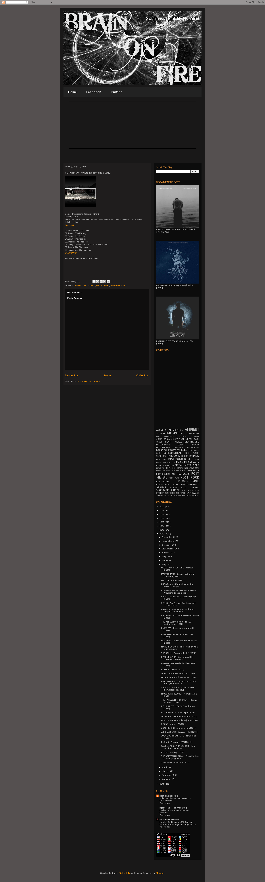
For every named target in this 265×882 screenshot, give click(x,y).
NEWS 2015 (161, 470)
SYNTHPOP (181, 493)
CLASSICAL (183, 436)
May (164, 564)
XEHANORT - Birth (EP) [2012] (175, 762)
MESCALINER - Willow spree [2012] (178, 677)
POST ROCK (190, 477)
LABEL (159, 463)
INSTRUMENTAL (181, 459)
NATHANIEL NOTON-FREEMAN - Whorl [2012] (180, 616)
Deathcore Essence (169, 819)
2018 (162, 510)
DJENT (91, 285)
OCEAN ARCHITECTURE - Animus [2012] (177, 568)
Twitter (116, 92)
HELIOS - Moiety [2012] (172, 752)
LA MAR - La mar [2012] (172, 669)
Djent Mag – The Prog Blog (173, 807)
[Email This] (94, 281)
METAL (180, 465)
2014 (162, 526)
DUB (166, 450)
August (166, 552)
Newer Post (72, 375)
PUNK (177, 484)
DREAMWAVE (193, 447)
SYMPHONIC (170, 493)
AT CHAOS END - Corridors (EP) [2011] (179, 732)
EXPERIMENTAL (174, 452)
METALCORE (102, 285)
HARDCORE (174, 455)
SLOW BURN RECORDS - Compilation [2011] (179, 695)
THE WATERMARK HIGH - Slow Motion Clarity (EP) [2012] (180, 757)
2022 (162, 506)
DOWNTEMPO (165, 447)
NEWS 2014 (194, 468)
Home (72, 92)
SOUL (184, 490)
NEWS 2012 (172, 468)
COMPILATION (163, 439)
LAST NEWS (167, 463)
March (165, 771)
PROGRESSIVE (117, 285)
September (168, 548)
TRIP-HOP (187, 495)
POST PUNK (175, 478)
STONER (160, 493)
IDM (191, 456)
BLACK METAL (193, 434)
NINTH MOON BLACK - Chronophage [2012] (178, 597)
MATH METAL (184, 462)
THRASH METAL (163, 495)
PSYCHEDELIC (164, 484)
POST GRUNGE (163, 474)
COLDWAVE (194, 436)
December (167, 537)
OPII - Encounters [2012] (173, 580)
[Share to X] (101, 281)
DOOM (195, 444)
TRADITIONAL (176, 496)
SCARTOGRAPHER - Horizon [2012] (178, 673)
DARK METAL (186, 439)
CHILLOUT (170, 436)
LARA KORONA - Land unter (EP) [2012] (177, 635)
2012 (162, 533)
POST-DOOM (167, 481)
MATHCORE (169, 465)
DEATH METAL (174, 442)
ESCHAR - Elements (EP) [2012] (176, 742)
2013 (162, 530)
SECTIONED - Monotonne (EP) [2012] (179, 716)
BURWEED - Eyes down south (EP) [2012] (178, 629)
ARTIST (159, 434)
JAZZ (196, 459)
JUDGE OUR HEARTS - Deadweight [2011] (178, 736)
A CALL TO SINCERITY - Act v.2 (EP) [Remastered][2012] (178, 688)
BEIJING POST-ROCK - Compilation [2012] (178, 707)
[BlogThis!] (97, 281)
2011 (161, 784)
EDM (179, 450)
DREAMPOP (180, 447)
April (164, 767)
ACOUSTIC (162, 430)
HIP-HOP (185, 456)
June (164, 560)
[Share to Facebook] (104, 281)
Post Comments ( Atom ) (88, 381)
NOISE (179, 470)
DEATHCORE (80, 285)
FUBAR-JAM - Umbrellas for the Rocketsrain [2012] (177, 585)
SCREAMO (194, 487)
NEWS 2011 (161, 468)
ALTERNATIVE (177, 430)
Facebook (93, 92)
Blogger (160, 873)
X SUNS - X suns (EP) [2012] (174, 724)
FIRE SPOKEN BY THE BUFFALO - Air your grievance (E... (178, 682)
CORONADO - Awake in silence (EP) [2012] (178, 664)
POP (184, 470)
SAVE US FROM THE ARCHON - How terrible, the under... (178, 747)
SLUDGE (176, 490)
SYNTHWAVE (192, 493)
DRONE (160, 450)
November (167, 541)
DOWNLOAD (71, 253)
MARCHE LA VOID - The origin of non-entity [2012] (180, 647)
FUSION (196, 453)
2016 (162, 518)
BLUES (160, 436)
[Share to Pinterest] (108, 281)
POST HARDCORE (181, 473)
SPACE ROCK (193, 490)
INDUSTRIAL (162, 459)
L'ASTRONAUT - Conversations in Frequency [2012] (177, 575)
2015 (162, 522)
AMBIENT (192, 429)
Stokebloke (125, 873)
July (164, 556)
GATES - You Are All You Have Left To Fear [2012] (178, 604)
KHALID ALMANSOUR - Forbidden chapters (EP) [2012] (177, 610)
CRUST (175, 439)
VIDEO (195, 495)
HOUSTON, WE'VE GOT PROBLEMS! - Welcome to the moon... (178, 591)
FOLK (189, 453)
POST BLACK (193, 470)
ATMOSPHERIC (175, 433)
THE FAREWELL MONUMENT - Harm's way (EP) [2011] (179, 701)
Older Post (142, 375)
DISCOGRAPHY (166, 444)
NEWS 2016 (171, 470)
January (166, 779)
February (167, 775)
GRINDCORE (161, 456)
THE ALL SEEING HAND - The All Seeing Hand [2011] (176, 623)
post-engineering (168, 796)
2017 (162, 514)
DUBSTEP (172, 450)
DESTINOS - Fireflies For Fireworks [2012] (179, 641)
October (166, 545)
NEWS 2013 (183, 468)
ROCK (185, 487)
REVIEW (175, 487)
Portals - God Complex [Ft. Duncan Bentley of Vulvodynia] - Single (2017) (177, 823)
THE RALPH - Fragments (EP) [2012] (178, 653)
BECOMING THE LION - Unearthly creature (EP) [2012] (177, 658)
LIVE (174, 463)
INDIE (196, 455)
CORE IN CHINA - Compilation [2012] (178, 728)
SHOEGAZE (163, 490)
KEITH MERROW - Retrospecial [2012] (179, 712)
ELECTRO (187, 449)
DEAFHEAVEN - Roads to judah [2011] (179, 720)
